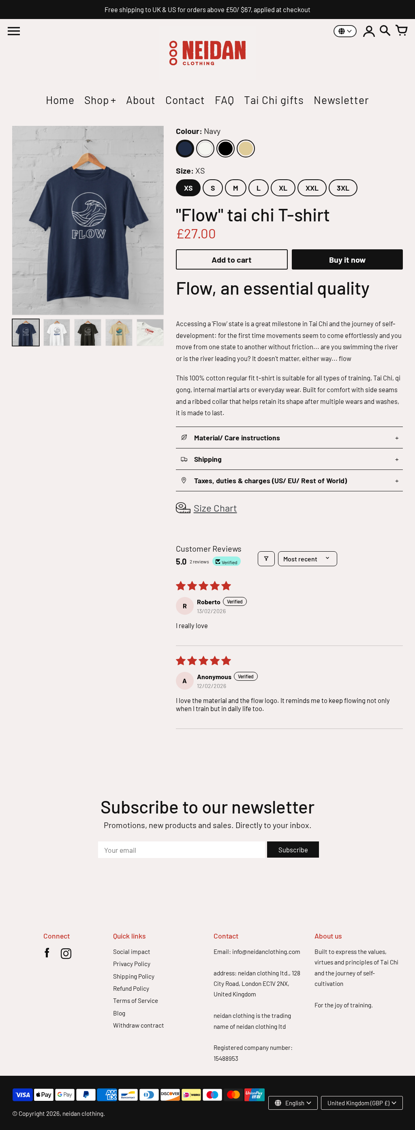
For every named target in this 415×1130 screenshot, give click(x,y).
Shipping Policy (133, 976)
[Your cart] (401, 31)
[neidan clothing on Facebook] (46, 955)
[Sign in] (369, 31)
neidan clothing (82, 1113)
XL (283, 187)
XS (188, 187)
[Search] (385, 31)
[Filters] (266, 558)
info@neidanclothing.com (266, 951)
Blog (119, 1013)
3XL (343, 187)
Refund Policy (131, 988)
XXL (312, 187)
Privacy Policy (131, 963)
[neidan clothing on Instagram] (65, 955)
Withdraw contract (138, 1025)
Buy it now (347, 259)
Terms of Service (135, 1000)
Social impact (131, 951)
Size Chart (215, 508)
